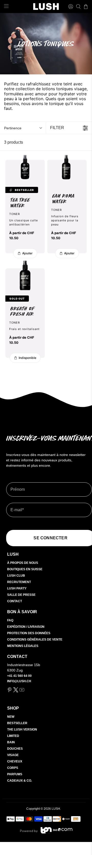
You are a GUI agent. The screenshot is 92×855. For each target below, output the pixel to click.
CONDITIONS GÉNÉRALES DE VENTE (34, 639)
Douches (15, 748)
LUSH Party (17, 588)
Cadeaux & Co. (19, 780)
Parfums (14, 774)
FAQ (10, 620)
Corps (12, 768)
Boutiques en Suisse (24, 569)
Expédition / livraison (25, 627)
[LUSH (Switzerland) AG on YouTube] (21, 691)
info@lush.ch (19, 681)
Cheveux (14, 761)
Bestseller (17, 723)
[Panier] (85, 6)
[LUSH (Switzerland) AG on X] (15, 691)
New (10, 717)
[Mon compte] (70, 6)
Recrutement (19, 582)
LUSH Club (16, 575)
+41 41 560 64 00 (19, 676)
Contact (14, 601)
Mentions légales (22, 646)
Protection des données (28, 633)
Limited (13, 736)
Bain (11, 742)
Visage (13, 755)
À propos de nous (22, 563)
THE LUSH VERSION (22, 729)
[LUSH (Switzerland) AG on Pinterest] (9, 691)
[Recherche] (78, 6)
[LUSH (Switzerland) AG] (46, 6)
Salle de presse (21, 595)
